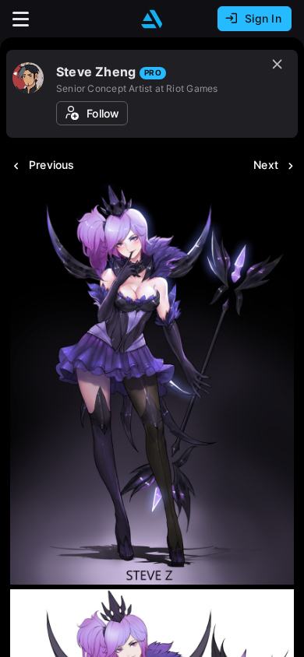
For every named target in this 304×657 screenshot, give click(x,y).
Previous (52, 164)
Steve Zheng (96, 71)
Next (265, 164)
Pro (152, 72)
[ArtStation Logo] (152, 19)
